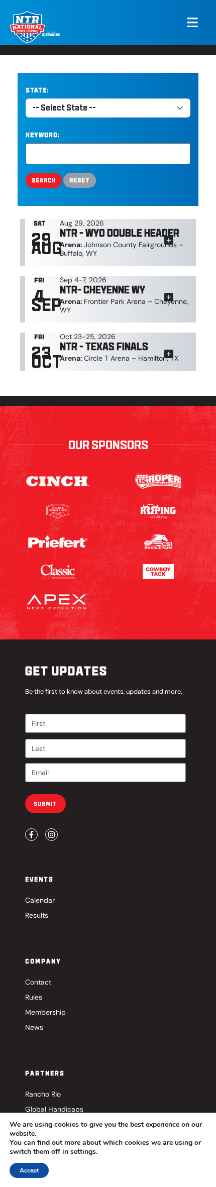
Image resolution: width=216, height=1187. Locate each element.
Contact (38, 982)
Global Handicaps (54, 1109)
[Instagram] (51, 834)
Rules (33, 997)
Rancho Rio (43, 1094)
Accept (29, 1170)
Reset (79, 180)
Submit (45, 803)
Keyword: (43, 135)
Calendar (40, 900)
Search (44, 180)
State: (37, 90)
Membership (45, 1012)
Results (36, 915)
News (34, 1027)
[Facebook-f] (31, 834)
